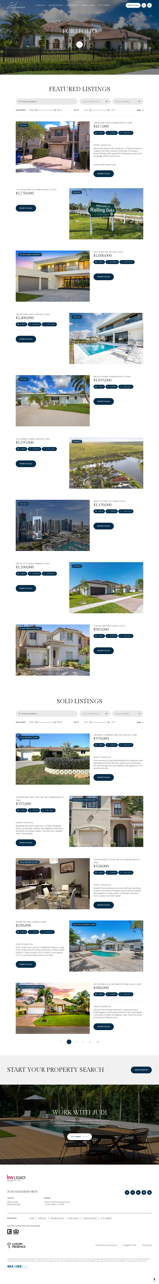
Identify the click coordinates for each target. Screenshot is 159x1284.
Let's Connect (104, 5)
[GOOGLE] (144, 1192)
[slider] (36, 110)
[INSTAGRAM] (132, 1192)
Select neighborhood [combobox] (91, 101)
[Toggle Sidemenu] (149, 5)
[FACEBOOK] (127, 1192)
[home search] (144, 5)
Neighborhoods (56, 5)
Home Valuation (88, 5)
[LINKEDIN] (138, 1192)
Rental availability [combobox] (122, 101)
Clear (139, 110)
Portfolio (40, 5)
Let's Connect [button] (106, 1218)
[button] (79, 1136)
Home (31, 1218)
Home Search (71, 5)
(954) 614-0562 (133, 5)
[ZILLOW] (149, 1192)
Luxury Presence (111, 1245)
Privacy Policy (147, 1245)
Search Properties (141, 1070)
